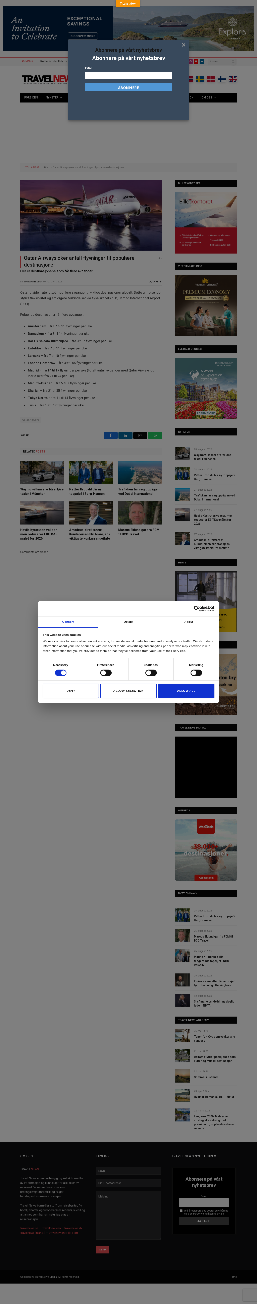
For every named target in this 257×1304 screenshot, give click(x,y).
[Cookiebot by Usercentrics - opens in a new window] (196, 609)
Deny (70, 691)
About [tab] (188, 621)
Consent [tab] (68, 621)
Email (89, 68)
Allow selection (128, 691)
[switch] (106, 673)
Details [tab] (129, 621)
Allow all (186, 691)
